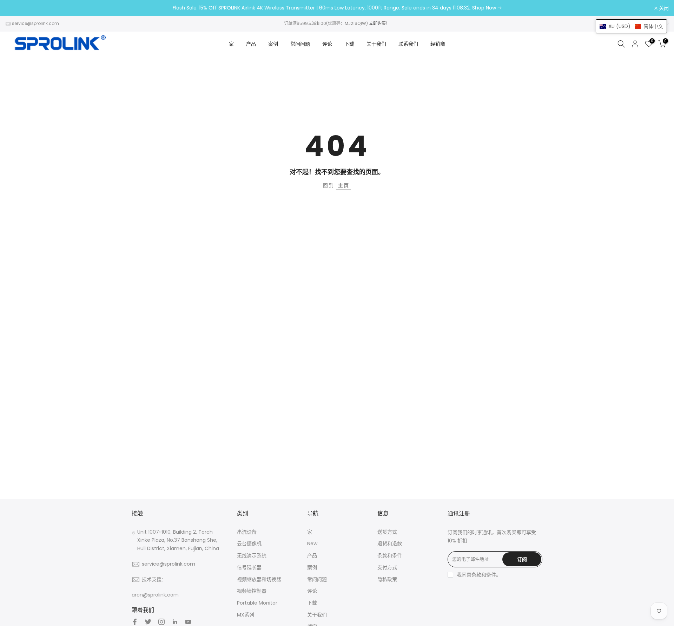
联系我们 (408, 43)
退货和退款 (389, 543)
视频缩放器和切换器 (259, 579)
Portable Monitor (257, 602)
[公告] (337, 8)
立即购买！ (379, 23)
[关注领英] (175, 622)
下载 (349, 43)
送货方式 (387, 531)
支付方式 (387, 567)
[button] (631, 26)
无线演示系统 (251, 555)
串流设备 (247, 531)
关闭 (14, 8)
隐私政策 (387, 579)
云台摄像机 (249, 543)
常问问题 (300, 43)
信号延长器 (249, 567)
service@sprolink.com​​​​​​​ (35, 23)
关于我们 (376, 43)
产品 (251, 43)
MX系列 (245, 614)
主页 (343, 185)
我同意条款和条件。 (479, 574)
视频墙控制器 (251, 590)
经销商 (437, 43)
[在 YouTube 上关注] (188, 622)
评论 (327, 43)
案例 (273, 43)
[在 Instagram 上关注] (161, 622)
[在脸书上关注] (135, 622)
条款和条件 (389, 555)
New (312, 543)
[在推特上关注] (148, 622)
